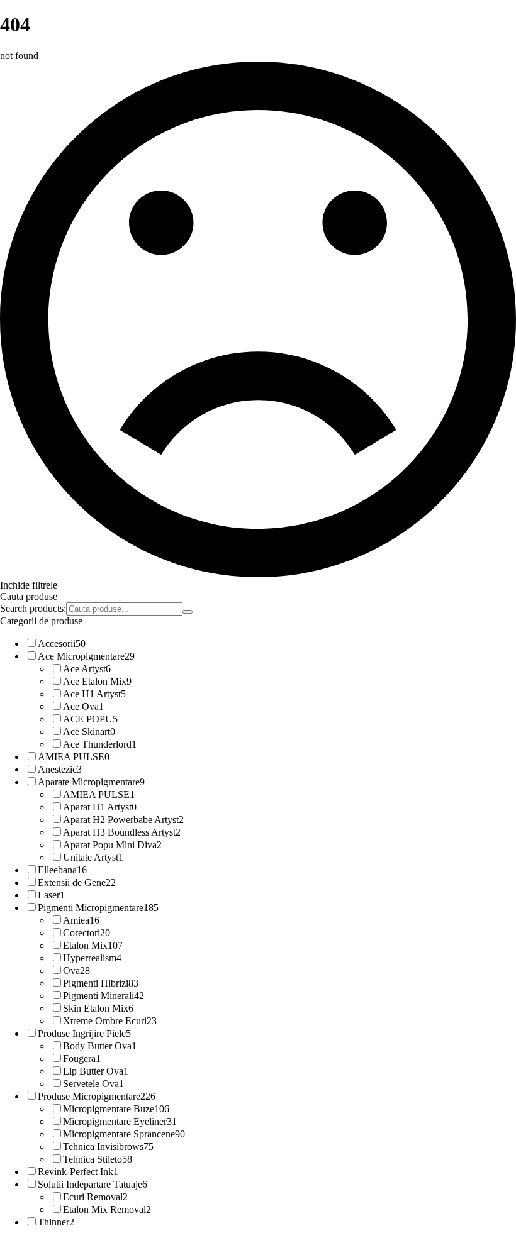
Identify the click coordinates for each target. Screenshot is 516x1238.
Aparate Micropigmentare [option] (91, 782)
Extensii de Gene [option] (77, 882)
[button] (258, 585)
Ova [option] (76, 970)
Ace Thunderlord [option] (100, 744)
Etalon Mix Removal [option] (107, 1209)
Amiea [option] (81, 920)
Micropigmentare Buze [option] (116, 1108)
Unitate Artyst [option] (93, 857)
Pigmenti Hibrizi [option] (100, 983)
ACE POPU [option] (90, 719)
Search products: (33, 608)
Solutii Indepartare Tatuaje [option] (92, 1184)
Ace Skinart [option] (89, 731)
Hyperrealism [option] (92, 958)
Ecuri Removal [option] (95, 1196)
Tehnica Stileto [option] (97, 1159)
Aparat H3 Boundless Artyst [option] (122, 832)
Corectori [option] (86, 932)
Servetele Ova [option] (93, 1083)
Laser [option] (51, 895)
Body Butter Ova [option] (100, 1046)
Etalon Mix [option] (93, 945)
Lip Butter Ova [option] (95, 1071)
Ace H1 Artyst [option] (94, 693)
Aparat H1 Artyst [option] (100, 807)
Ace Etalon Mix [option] (97, 681)
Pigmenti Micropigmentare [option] (98, 907)
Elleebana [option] (62, 870)
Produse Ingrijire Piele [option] (84, 1033)
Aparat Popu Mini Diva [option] (112, 844)
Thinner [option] (56, 1222)
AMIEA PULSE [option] (73, 756)
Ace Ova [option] (83, 706)
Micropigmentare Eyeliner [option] (120, 1121)
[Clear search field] (187, 612)
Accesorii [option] (62, 643)
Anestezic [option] (60, 769)
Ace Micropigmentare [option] (86, 656)
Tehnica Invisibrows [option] (108, 1146)
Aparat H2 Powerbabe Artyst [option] (123, 819)
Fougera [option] (82, 1058)
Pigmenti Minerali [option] (103, 995)
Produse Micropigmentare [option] (96, 1096)
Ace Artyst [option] (87, 668)
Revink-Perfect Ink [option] (78, 1171)
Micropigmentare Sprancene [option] (124, 1134)
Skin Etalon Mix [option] (98, 1008)
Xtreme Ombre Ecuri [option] (110, 1020)
